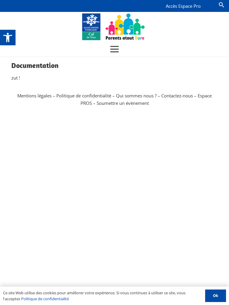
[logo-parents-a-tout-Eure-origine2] (113, 26)
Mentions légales (34, 96)
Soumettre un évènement (123, 103)
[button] (8, 37)
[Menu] (114, 49)
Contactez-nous (177, 96)
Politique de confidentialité (83, 96)
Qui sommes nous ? (136, 96)
